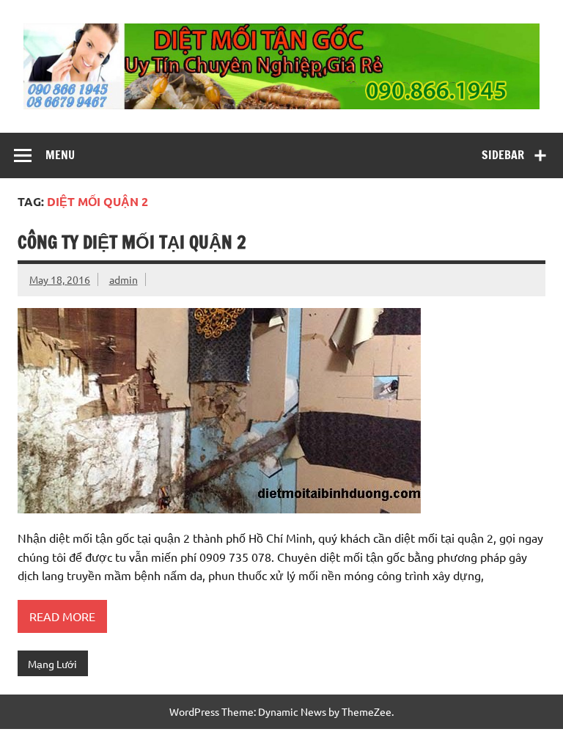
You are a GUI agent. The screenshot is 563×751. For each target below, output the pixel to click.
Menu (60, 155)
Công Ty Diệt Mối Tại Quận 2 (132, 242)
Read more (62, 616)
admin (123, 279)
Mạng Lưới (52, 663)
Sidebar (503, 155)
